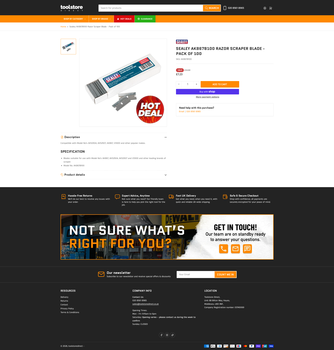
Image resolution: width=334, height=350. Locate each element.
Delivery (64, 297)
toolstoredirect (75, 346)
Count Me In (225, 274)
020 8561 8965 (236, 8)
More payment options (207, 97)
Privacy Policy (67, 308)
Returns (64, 300)
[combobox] (160, 8)
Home (63, 26)
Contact (64, 304)
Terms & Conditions (70, 312)
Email (182, 111)
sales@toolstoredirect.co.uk (145, 304)
